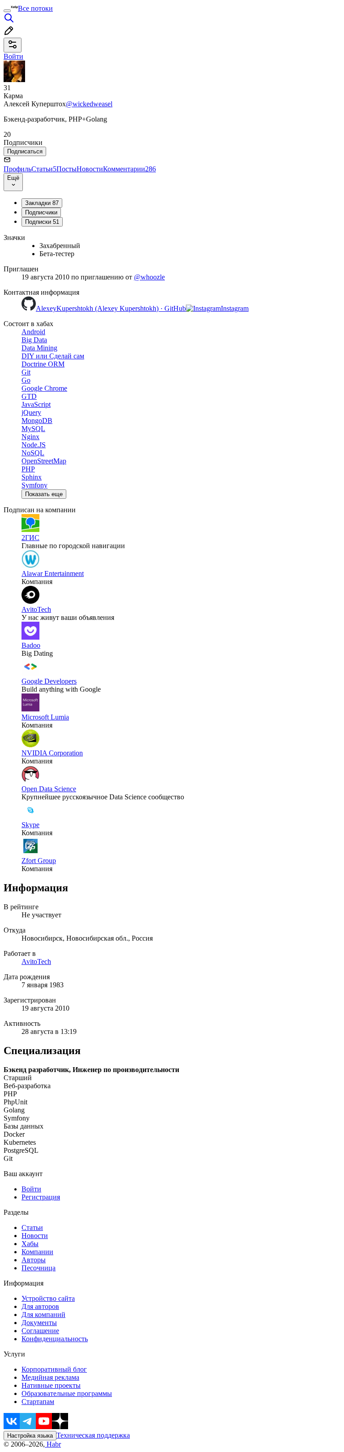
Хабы (30, 1243)
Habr (53, 1444)
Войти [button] (13, 56)
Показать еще (44, 494)
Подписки (42, 221)
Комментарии (129, 169)
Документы (39, 1322)
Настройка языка (30, 1435)
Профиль (17, 169)
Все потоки (35, 8)
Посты (66, 169)
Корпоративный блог (54, 1369)
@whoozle (149, 277)
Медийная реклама (50, 1377)
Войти (31, 1189)
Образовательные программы (67, 1393)
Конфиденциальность (55, 1339)
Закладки (42, 203)
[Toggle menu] (7, 10)
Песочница (39, 1268)
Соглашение (40, 1330)
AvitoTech (36, 961)
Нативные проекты (51, 1385)
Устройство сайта (48, 1298)
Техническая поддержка (93, 1435)
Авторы (34, 1260)
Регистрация (41, 1197)
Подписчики (41, 212)
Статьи (43, 169)
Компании (37, 1252)
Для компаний (43, 1314)
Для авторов (40, 1306)
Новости (90, 169)
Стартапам (38, 1401)
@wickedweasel (89, 104)
